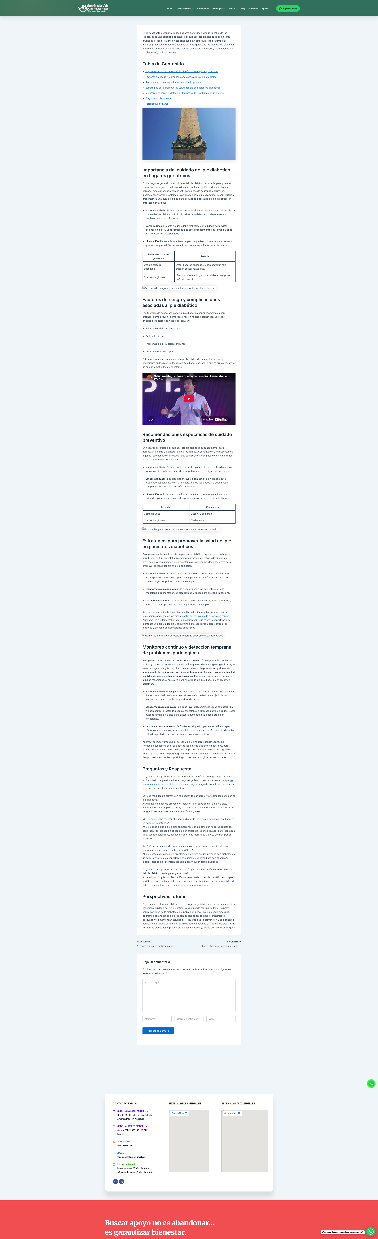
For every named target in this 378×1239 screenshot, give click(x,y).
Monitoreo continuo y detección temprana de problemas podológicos (184, 92)
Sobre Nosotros (183, 8)
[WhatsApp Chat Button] (370, 1231)
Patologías (217, 8)
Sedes (232, 8)
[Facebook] (115, 1181)
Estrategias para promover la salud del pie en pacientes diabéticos (182, 87)
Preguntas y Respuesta (158, 98)
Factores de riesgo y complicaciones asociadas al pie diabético (181, 76)
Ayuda (265, 8)
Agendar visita (290, 8)
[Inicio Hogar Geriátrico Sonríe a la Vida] (94, 8)
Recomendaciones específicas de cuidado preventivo (175, 82)
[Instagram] (121, 1181)
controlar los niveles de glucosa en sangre (205, 615)
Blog (243, 8)
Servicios (201, 8)
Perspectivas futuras (156, 103)
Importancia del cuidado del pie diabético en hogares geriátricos (181, 71)
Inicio (169, 8)
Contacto (253, 8)
